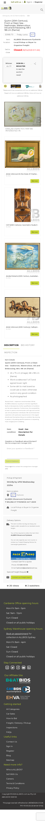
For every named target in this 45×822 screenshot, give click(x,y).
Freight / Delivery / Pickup (18, 723)
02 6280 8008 (22, 565)
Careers (10, 779)
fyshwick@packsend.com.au (26, 568)
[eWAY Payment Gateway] (16, 86)
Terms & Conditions (15, 783)
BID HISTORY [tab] (27, 345)
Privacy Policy (12, 788)
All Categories (12, 709)
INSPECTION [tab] (10, 352)
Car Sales (10, 714)
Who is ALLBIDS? (14, 769)
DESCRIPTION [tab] (11, 345)
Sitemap (10, 760)
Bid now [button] (35, 181)
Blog (8, 755)
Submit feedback (12, 461)
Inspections (11, 727)
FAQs (8, 732)
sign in (11, 466)
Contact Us (11, 741)
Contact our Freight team (21, 577)
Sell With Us (12, 774)
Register (38, 2)
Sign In (29, 2)
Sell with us (16, 2)
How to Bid (11, 718)
